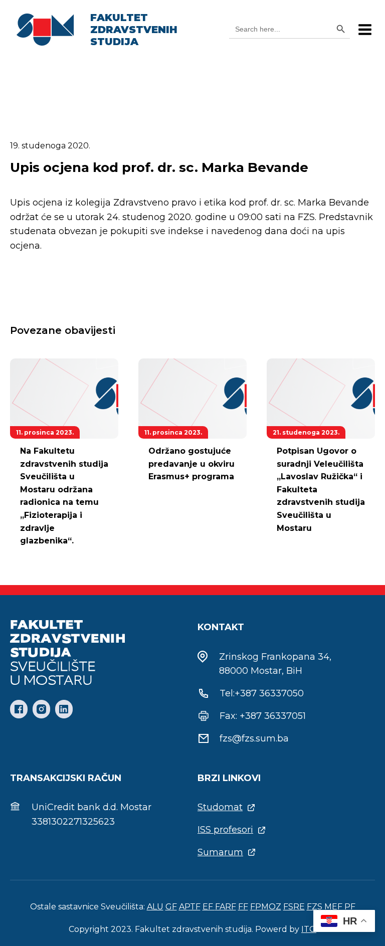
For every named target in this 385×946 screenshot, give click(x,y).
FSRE (294, 906)
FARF (225, 906)
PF (349, 906)
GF (171, 906)
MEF (333, 906)
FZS (314, 906)
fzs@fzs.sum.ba (254, 738)
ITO (308, 929)
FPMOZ (265, 906)
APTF (190, 906)
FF (243, 906)
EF (209, 906)
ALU (155, 906)
